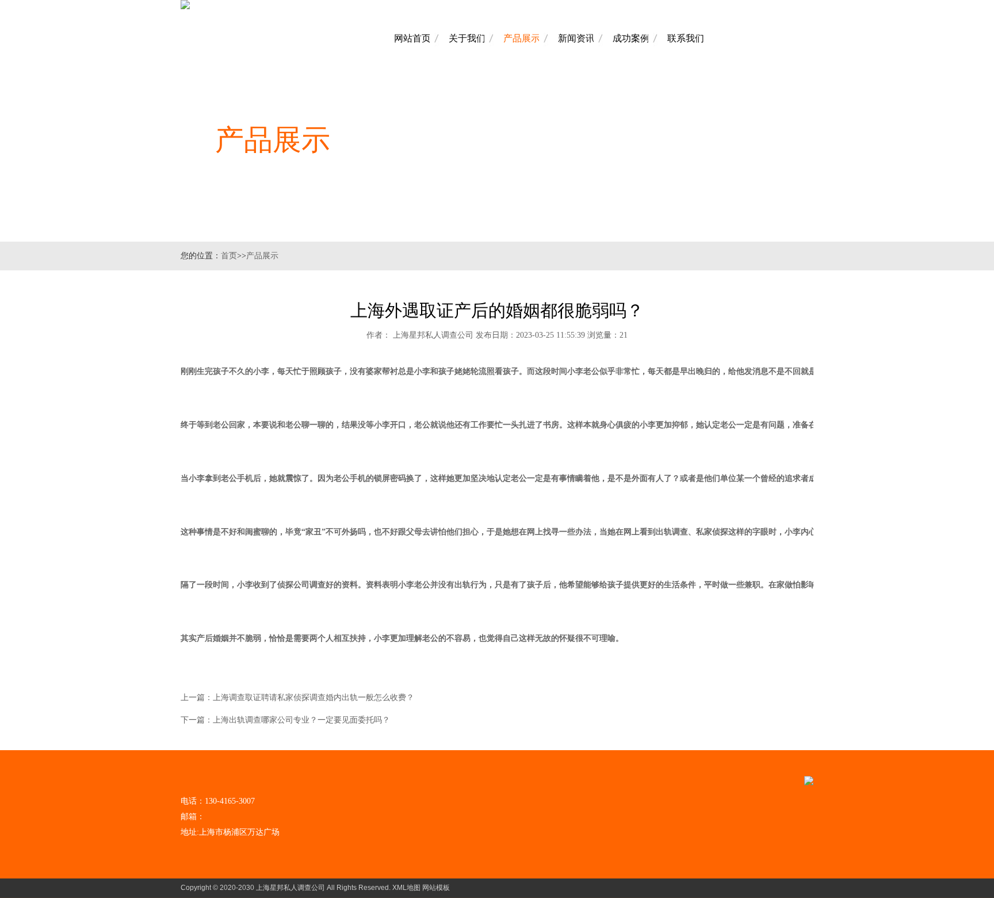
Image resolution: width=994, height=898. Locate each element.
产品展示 (521, 38)
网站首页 (412, 38)
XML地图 (406, 888)
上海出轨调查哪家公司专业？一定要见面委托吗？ (301, 720)
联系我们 (685, 38)
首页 (229, 255)
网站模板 (436, 888)
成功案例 (631, 38)
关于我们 (467, 38)
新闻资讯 (576, 38)
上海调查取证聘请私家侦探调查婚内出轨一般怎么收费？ (313, 697)
